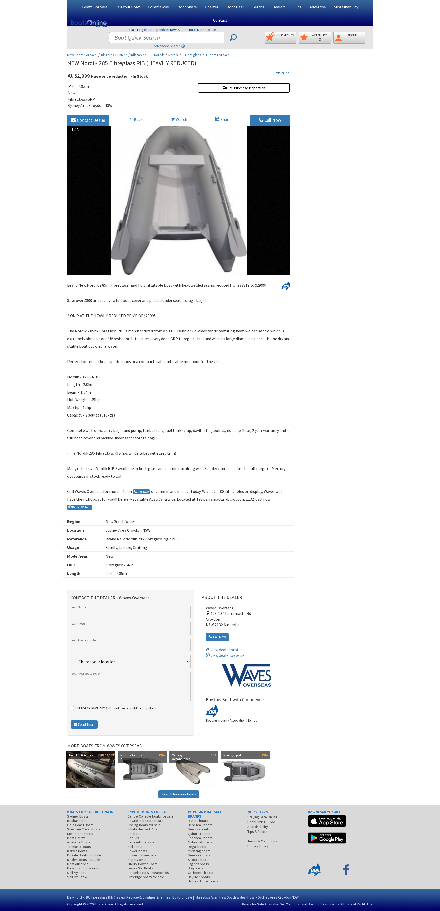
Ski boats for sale (141, 842)
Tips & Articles (258, 831)
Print (285, 72)
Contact (220, 20)
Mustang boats (199, 851)
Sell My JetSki (77, 877)
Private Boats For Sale (84, 855)
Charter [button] (211, 6)
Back (137, 119)
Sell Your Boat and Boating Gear (304, 904)
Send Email (85, 724)
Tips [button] (297, 6)
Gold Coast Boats (80, 825)
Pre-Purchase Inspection (246, 88)
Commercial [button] (158, 6)
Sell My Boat (76, 872)
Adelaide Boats (78, 842)
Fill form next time (115, 708)
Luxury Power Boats (143, 864)
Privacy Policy (258, 846)
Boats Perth (76, 838)
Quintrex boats (199, 833)
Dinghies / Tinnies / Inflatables (123, 54)
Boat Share (187, 6)
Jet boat (134, 833)
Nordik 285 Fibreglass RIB (199, 54)
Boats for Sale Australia (260, 904)
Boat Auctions (77, 864)
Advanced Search (167, 46)
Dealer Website (81, 507)
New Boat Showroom (83, 868)
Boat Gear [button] (235, 6)
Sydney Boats (77, 816)
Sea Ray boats (199, 829)
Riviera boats (198, 820)
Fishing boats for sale (144, 825)
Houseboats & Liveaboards (148, 872)
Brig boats (196, 868)
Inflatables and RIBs (142, 829)
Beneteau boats (200, 825)
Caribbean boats (200, 872)
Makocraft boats (200, 842)
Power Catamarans (142, 855)
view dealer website (227, 655)
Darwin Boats (77, 851)
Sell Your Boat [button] (128, 6)
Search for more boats (178, 794)
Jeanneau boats (200, 838)
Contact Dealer (90, 120)
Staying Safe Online (262, 817)
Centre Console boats (150, 816)
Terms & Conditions (262, 841)
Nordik (159, 54)
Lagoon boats (198, 864)
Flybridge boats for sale (146, 877)
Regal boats (197, 846)
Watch (181, 119)
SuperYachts (137, 859)
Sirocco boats (198, 859)
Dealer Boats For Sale (83, 859)
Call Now (272, 120)
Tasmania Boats (79, 846)
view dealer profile (226, 649)
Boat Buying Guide (261, 822)
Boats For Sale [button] (94, 6)
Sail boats (135, 846)
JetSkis (133, 838)
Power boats (137, 851)
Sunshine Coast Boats (83, 829)
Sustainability (346, 6)
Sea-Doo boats (199, 855)
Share (225, 119)
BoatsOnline (103, 904)
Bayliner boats (199, 877)
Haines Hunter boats (203, 881)
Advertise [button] (318, 6)
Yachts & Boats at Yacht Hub (351, 904)
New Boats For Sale (82, 54)
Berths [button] (258, 6)
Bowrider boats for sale (146, 820)
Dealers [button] (279, 6)
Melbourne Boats (80, 833)
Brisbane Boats (78, 820)
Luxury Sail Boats (140, 868)
